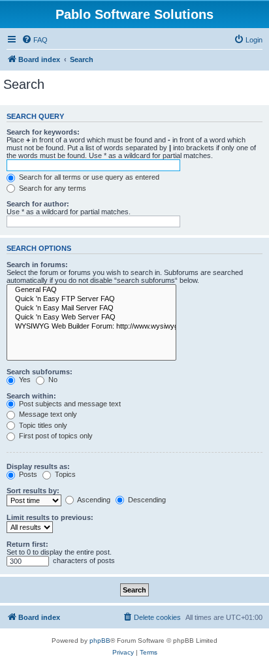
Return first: (27, 544)
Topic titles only (42, 425)
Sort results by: (33, 491)
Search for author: (38, 204)
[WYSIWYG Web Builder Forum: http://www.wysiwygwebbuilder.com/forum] (91, 326)
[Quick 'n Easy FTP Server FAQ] (91, 299)
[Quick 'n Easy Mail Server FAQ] (91, 308)
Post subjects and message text (69, 404)
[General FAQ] (91, 290)
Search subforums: (39, 372)
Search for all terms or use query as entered (88, 177)
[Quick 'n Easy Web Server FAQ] (91, 317)
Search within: (31, 396)
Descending (146, 500)
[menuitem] (35, 40)
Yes (24, 379)
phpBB (99, 640)
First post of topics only (55, 436)
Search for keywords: (43, 132)
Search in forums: (37, 264)
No (51, 379)
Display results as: (38, 466)
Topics (64, 474)
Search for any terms (51, 188)
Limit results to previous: (50, 517)
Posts (27, 474)
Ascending (93, 500)
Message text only (47, 414)
